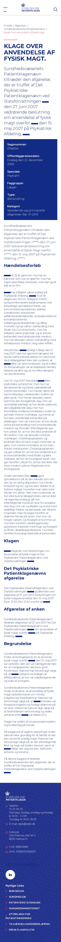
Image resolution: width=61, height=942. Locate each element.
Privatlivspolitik (22, 929)
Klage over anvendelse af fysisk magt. (24, 32)
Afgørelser (20, 25)
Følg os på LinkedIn (21, 864)
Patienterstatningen (24, 902)
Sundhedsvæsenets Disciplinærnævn (24, 29)
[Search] (56, 9)
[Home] (30, 7)
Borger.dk (16, 891)
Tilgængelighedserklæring (29, 924)
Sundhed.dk (17, 896)
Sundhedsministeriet (24, 908)
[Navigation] (5, 9)
